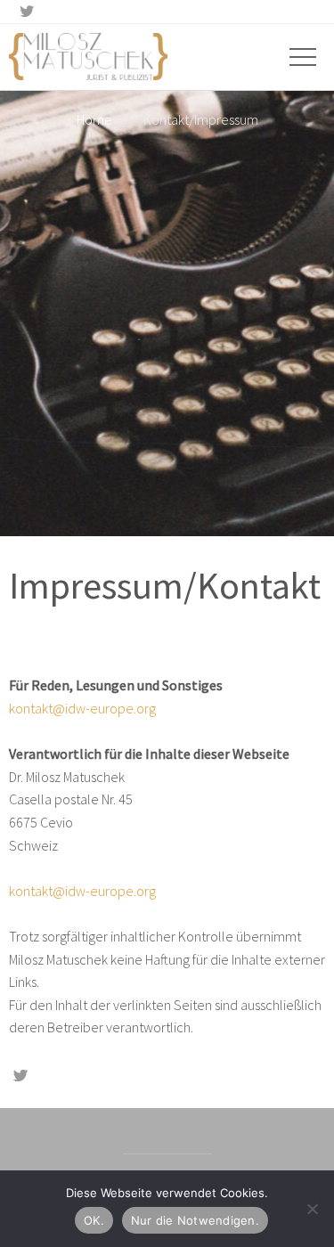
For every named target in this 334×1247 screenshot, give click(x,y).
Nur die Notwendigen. (195, 1220)
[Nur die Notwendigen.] (312, 1209)
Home (94, 119)
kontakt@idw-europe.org (82, 708)
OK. (94, 1220)
